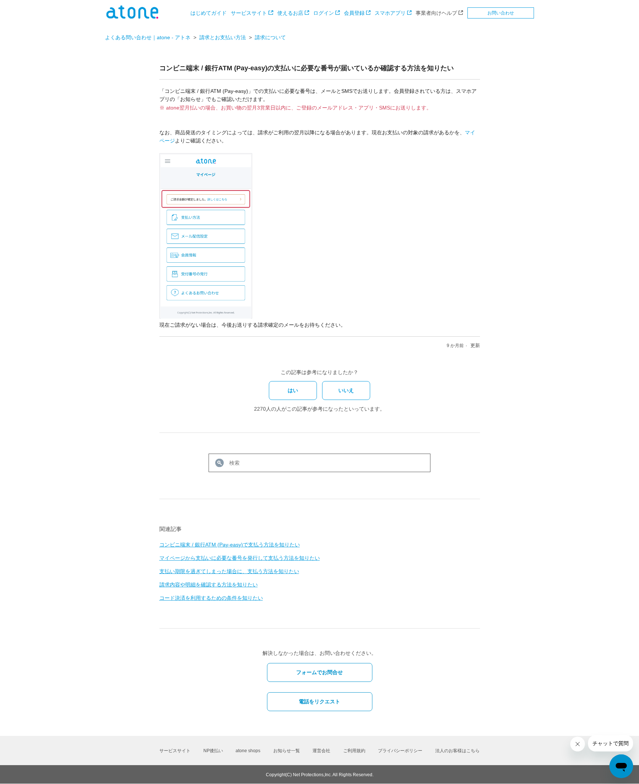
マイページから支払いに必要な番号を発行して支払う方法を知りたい (239, 558)
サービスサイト (249, 13)
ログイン (323, 13)
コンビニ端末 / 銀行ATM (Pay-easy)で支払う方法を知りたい (229, 545)
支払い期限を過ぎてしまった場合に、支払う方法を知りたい (229, 571)
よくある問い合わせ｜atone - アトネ (147, 37)
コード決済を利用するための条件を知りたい (211, 598)
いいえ (346, 390)
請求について (270, 37)
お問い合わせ (500, 13)
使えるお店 (290, 13)
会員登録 (354, 13)
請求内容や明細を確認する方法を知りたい (208, 585)
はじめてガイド (208, 13)
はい (293, 390)
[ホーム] (132, 17)
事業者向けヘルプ (436, 13)
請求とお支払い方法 (222, 37)
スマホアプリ (390, 13)
